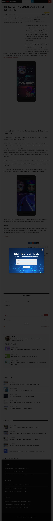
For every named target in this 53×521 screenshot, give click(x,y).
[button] (41, 250)
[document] (26, 260)
